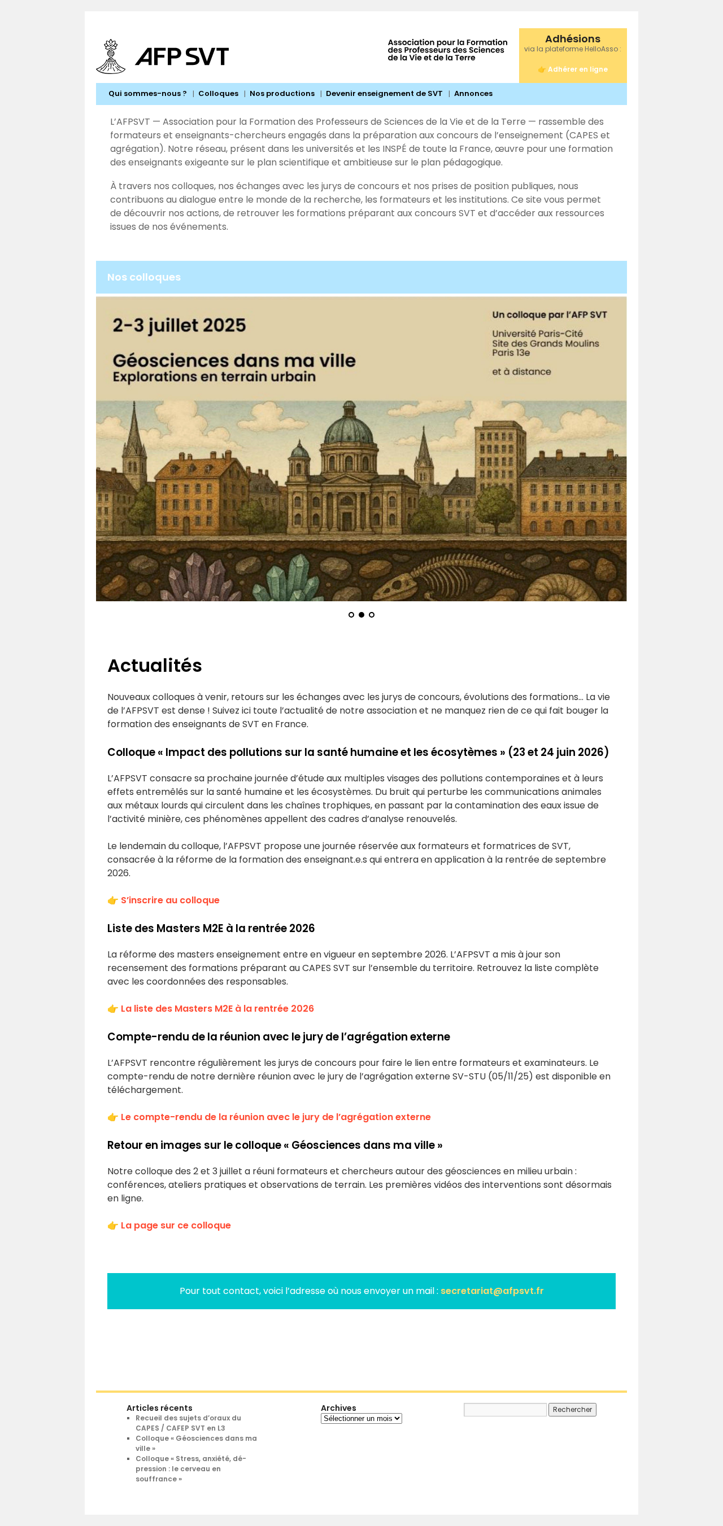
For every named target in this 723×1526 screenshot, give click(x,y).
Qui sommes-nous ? (147, 93)
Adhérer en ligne (578, 69)
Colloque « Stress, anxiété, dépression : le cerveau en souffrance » (191, 1469)
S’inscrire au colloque (170, 900)
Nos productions (282, 93)
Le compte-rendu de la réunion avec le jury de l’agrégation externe (276, 1116)
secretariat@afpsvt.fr (492, 1290)
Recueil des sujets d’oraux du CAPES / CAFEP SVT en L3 (188, 1423)
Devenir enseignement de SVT (384, 93)
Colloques (218, 93)
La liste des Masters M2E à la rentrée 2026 (217, 1008)
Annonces (473, 93)
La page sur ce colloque (176, 1225)
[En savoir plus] (361, 449)
